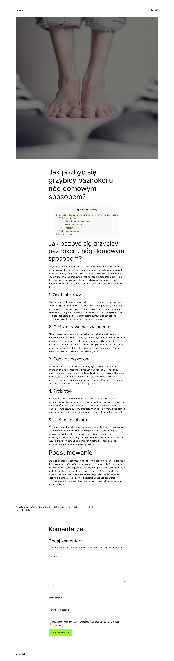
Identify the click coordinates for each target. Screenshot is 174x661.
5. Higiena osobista (70, 231)
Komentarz (55, 556)
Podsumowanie (64, 234)
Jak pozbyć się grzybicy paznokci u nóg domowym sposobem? (87, 215)
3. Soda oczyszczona (71, 224)
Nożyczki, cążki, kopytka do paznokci (59, 507)
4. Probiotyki (66, 227)
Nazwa (53, 585)
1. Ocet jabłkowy (68, 218)
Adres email (55, 597)
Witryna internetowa (59, 610)
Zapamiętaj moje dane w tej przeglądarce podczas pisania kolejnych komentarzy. (85, 624)
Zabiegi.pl (21, 10)
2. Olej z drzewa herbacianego (75, 221)
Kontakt (154, 10)
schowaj (92, 209)
